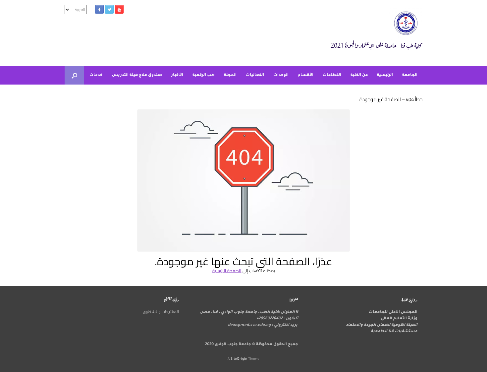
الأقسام (305, 75)
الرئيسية (385, 75)
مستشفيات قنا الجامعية (394, 332)
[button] (74, 75)
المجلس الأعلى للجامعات (393, 312)
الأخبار (177, 75)
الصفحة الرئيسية (227, 271)
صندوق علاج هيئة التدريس (137, 75)
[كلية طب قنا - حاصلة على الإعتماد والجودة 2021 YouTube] (119, 9)
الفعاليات (255, 75)
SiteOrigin (239, 359)
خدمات (96, 75)
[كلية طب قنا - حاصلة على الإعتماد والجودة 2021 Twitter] (109, 9)
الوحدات (281, 75)
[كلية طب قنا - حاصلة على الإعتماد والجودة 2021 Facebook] (99, 9)
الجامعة (409, 75)
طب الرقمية (203, 75)
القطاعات (332, 75)
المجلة (230, 75)
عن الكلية (359, 75)
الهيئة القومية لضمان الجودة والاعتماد (381, 325)
